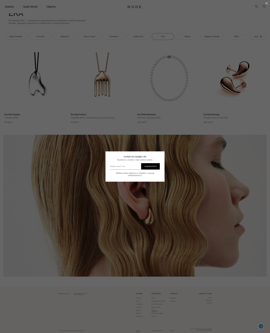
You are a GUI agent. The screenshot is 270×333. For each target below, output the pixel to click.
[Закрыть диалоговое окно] (266, 3)
